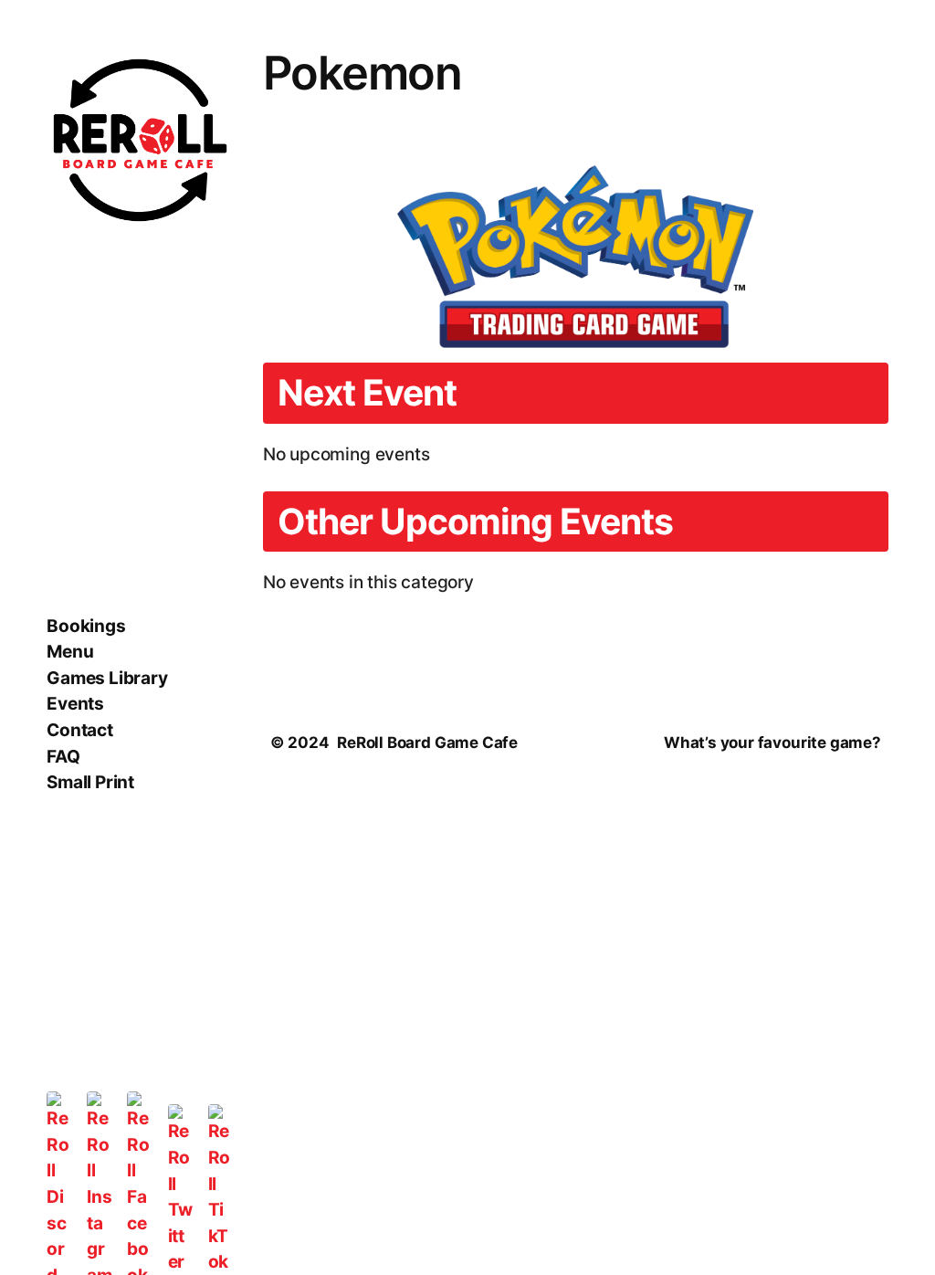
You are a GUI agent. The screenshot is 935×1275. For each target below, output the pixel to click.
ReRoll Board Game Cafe (427, 742)
